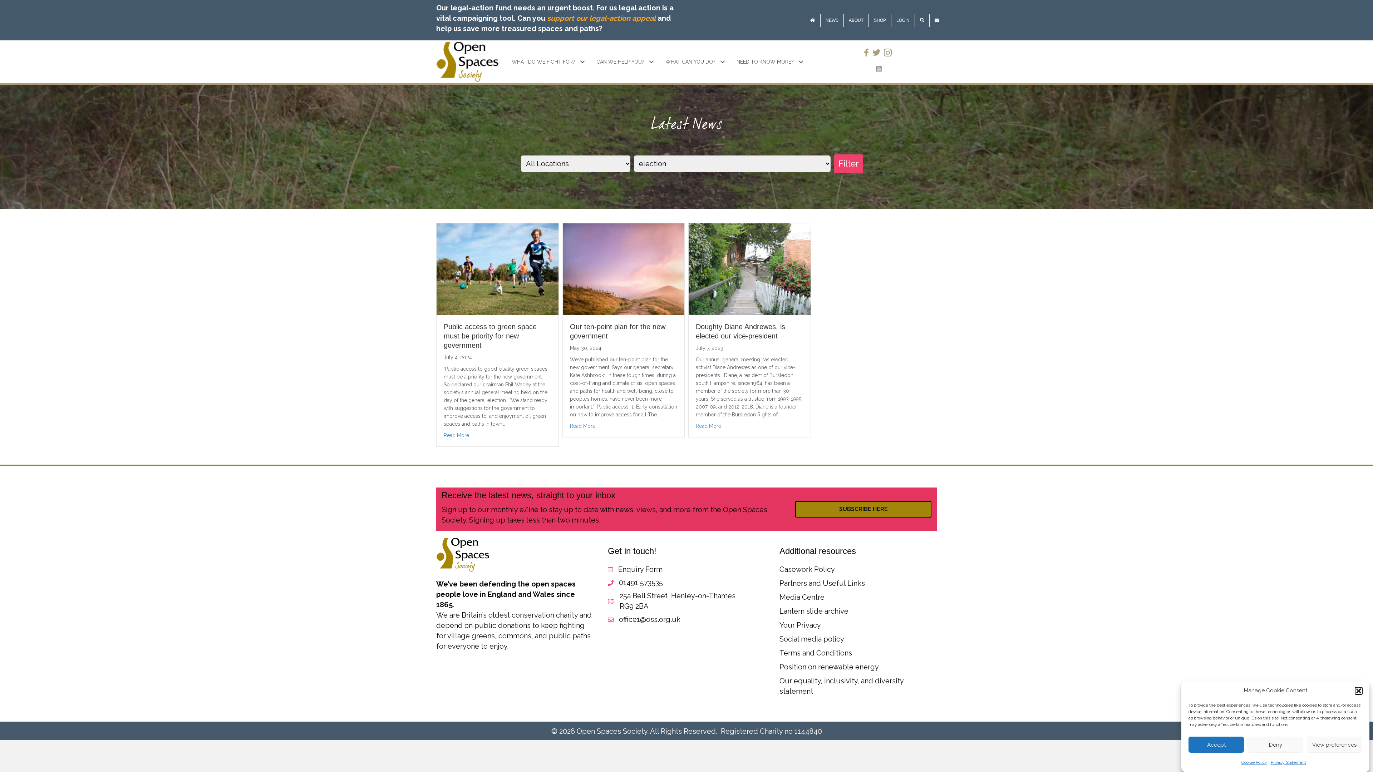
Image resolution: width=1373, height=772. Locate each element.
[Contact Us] (937, 20)
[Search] (922, 20)
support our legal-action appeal (601, 18)
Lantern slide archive (813, 611)
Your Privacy (800, 625)
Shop (880, 20)
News (832, 20)
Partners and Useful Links (822, 583)
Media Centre (802, 597)
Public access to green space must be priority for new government (490, 336)
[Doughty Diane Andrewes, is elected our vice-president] (750, 268)
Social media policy (811, 639)
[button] (1358, 690)
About (856, 20)
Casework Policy (807, 569)
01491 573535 (641, 582)
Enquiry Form (640, 569)
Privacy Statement (1288, 762)
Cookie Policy (1254, 762)
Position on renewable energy (829, 667)
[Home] (812, 20)
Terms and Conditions (815, 653)
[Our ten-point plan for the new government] (624, 268)
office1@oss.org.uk (649, 619)
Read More (456, 435)
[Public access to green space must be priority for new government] (497, 268)
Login (903, 20)
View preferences (1334, 745)
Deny (1275, 745)
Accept (1216, 745)
